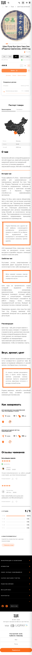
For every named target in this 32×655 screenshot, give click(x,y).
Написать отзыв (8, 545)
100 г (22, 56)
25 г (10, 56)
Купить (13, 70)
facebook (3, 606)
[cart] (26, 2)
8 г (4, 56)
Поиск (8, 2)
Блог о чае (14, 606)
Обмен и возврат (22, 75)
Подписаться (16, 650)
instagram (7, 606)
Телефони (19, 2)
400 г (27, 56)
